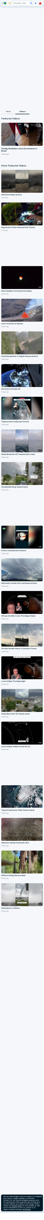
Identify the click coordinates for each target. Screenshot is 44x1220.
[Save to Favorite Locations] (9, 3)
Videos (22, 111)
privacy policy (17, 1206)
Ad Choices (27, 1209)
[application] (22, 134)
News (8, 111)
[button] (41, 1196)
